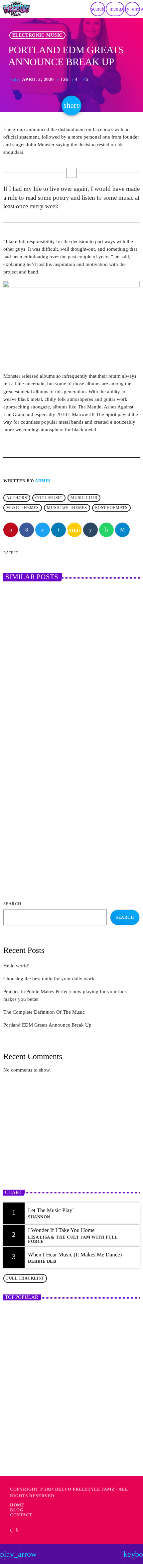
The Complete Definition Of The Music (44, 1012)
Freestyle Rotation (33, 1150)
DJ (15, 688)
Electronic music (37, 35)
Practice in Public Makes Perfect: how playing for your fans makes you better (68, 833)
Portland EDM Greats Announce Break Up (47, 1025)
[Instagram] (11, 1530)
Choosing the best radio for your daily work (65, 698)
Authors (16, 497)
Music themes (22, 507)
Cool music (48, 497)
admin (43, 480)
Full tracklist (25, 1278)
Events (20, 819)
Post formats (111, 507)
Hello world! (16, 965)
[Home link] (16, 9)
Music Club (84, 497)
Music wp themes (67, 507)
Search (12, 904)
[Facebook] (17, 1530)
